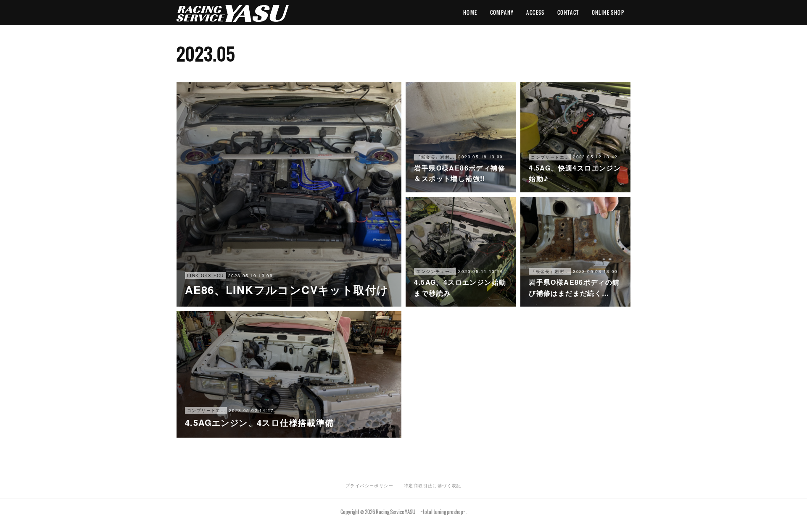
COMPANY (502, 12)
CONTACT (568, 12)
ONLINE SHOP (608, 12)
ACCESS (535, 12)
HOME (470, 12)
